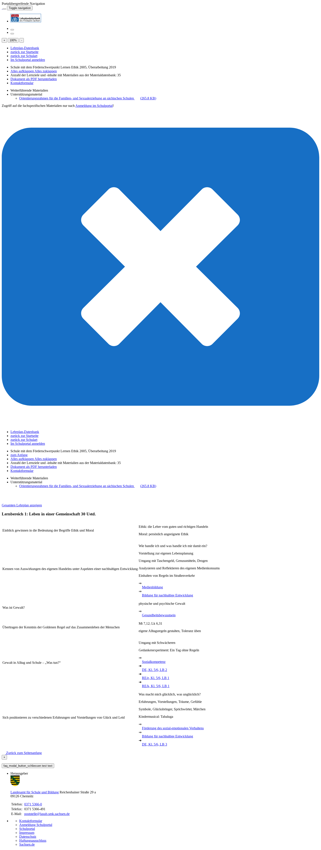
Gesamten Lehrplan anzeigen (22, 505)
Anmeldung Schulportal (35, 825)
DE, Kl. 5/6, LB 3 (154, 744)
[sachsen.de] (2, 8)
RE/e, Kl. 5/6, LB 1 (155, 678)
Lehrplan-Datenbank (24, 48)
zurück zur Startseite (24, 52)
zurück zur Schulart (23, 56)
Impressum (26, 832)
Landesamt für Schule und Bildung (34, 792)
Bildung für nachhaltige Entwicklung (167, 595)
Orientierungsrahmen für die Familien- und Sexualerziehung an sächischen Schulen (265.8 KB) (87, 98)
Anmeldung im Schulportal (94, 106)
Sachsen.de (27, 844)
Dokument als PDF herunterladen (33, 79)
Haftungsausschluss (32, 840)
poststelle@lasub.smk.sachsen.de (47, 814)
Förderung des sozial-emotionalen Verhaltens (173, 728)
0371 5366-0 (33, 804)
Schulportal (27, 829)
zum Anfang (19, 455)
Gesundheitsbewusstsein (159, 615)
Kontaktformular (21, 83)
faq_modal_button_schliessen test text (27, 765)
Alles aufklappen (22, 71)
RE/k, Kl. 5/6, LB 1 (155, 686)
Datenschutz (27, 836)
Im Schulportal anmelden (27, 60)
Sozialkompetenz (154, 662)
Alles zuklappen (46, 71)
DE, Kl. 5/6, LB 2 (154, 670)
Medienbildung (152, 587)
